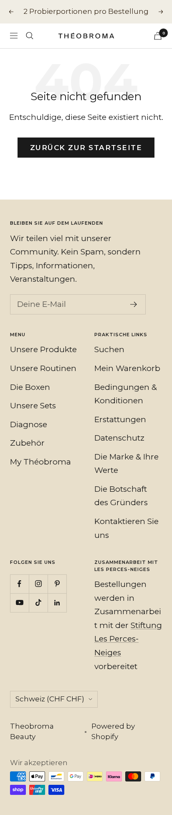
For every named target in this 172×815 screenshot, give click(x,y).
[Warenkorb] (158, 36)
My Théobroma (40, 462)
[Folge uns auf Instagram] (38, 583)
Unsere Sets (33, 405)
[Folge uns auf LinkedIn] (57, 602)
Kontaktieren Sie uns (126, 528)
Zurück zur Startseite (86, 147)
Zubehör (27, 443)
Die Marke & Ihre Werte (126, 463)
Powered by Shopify (113, 731)
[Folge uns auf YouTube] (19, 602)
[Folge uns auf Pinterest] (57, 583)
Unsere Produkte (43, 349)
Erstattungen (120, 419)
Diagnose (28, 424)
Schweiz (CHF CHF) (49, 699)
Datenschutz (119, 438)
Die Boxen (30, 387)
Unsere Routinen (43, 368)
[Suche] (29, 35)
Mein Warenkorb (127, 368)
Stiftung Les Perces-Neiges (128, 638)
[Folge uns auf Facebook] (19, 583)
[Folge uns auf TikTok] (38, 602)
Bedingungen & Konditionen (125, 394)
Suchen (109, 349)
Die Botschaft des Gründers (121, 496)
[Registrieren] (133, 304)
